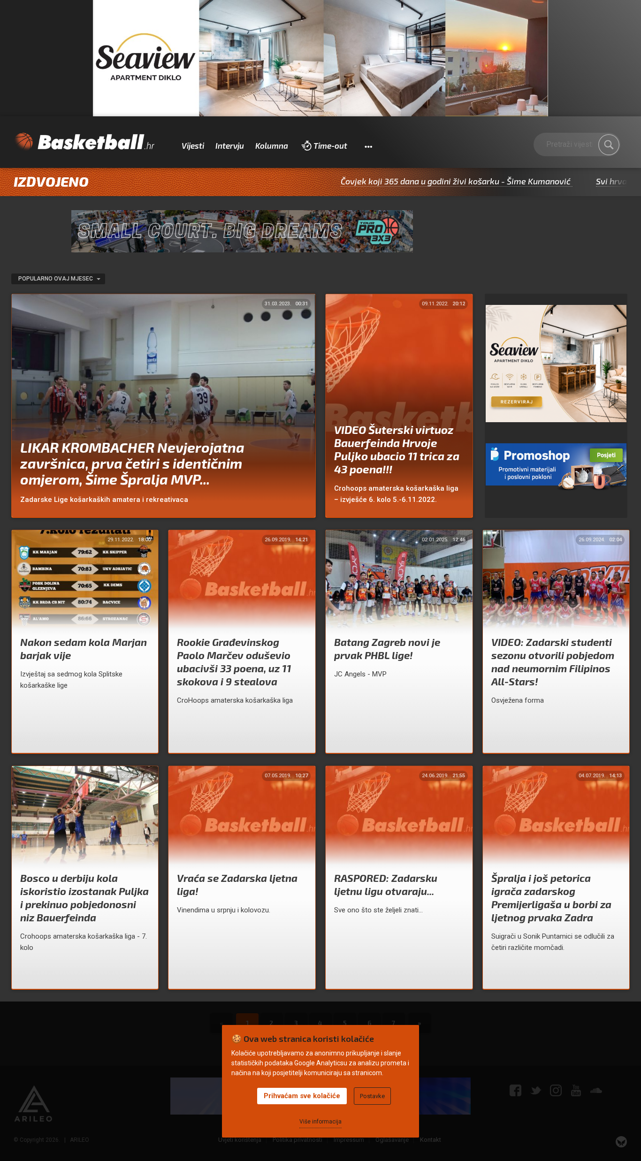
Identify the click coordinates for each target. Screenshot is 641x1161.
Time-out (330, 145)
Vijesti (193, 145)
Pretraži (608, 145)
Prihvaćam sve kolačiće (302, 1096)
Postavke (372, 1096)
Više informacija (320, 1121)
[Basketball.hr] (84, 142)
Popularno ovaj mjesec (56, 278)
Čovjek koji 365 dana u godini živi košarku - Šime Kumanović (404, 181)
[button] (368, 146)
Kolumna (271, 145)
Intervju (229, 145)
